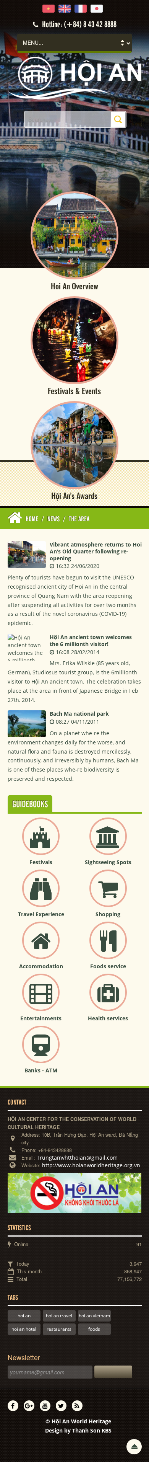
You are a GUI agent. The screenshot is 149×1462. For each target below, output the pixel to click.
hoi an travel (59, 1315)
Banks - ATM (40, 1070)
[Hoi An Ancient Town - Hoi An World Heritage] (75, 77)
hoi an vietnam (94, 1315)
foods (94, 1329)
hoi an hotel (23, 1329)
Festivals (40, 862)
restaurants (59, 1329)
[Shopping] (108, 894)
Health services (108, 1018)
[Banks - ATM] (41, 1050)
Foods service (108, 966)
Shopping (108, 914)
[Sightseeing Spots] (108, 842)
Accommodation (41, 966)
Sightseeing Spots (108, 862)
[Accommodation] (41, 946)
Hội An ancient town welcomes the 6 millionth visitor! (91, 640)
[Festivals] (41, 842)
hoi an (24, 1315)
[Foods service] (108, 946)
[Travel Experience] (41, 894)
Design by (78, 1430)
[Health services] (108, 998)
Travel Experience (41, 914)
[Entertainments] (40, 998)
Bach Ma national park (79, 713)
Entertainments (41, 1018)
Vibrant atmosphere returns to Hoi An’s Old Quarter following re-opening (96, 551)
